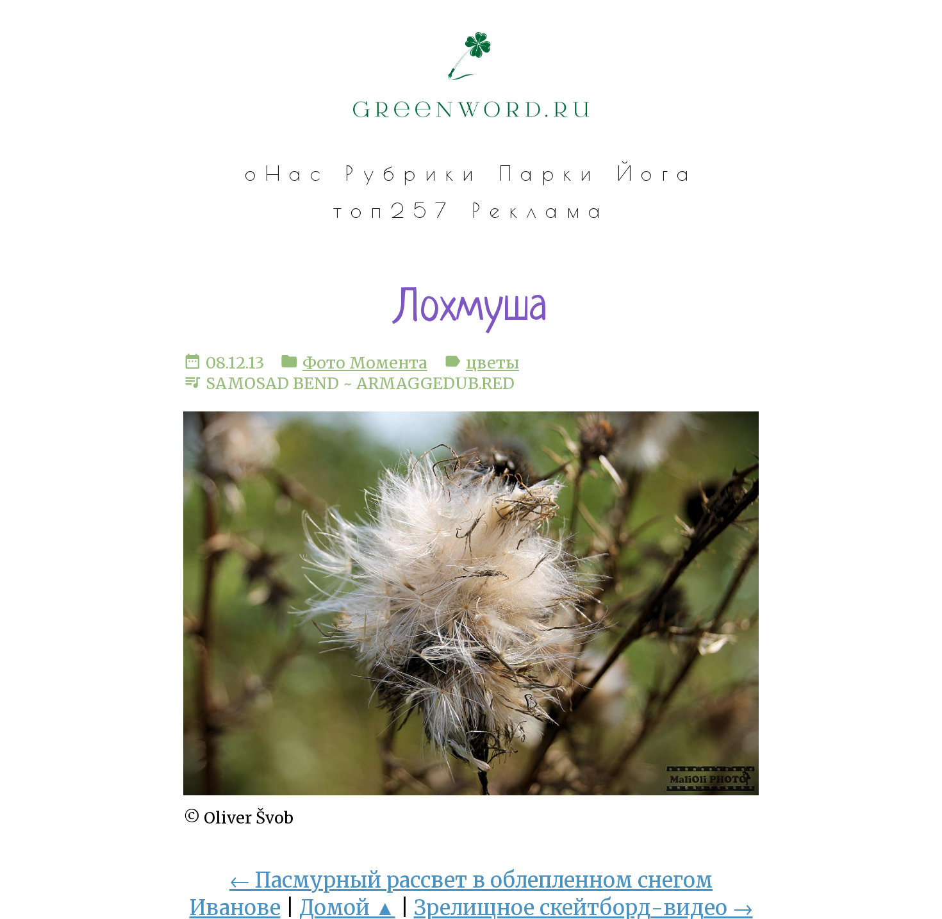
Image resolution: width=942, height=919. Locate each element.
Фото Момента (364, 362)
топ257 (394, 210)
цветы (492, 362)
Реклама (540, 210)
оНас (287, 173)
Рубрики (413, 173)
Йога (656, 173)
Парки (549, 173)
